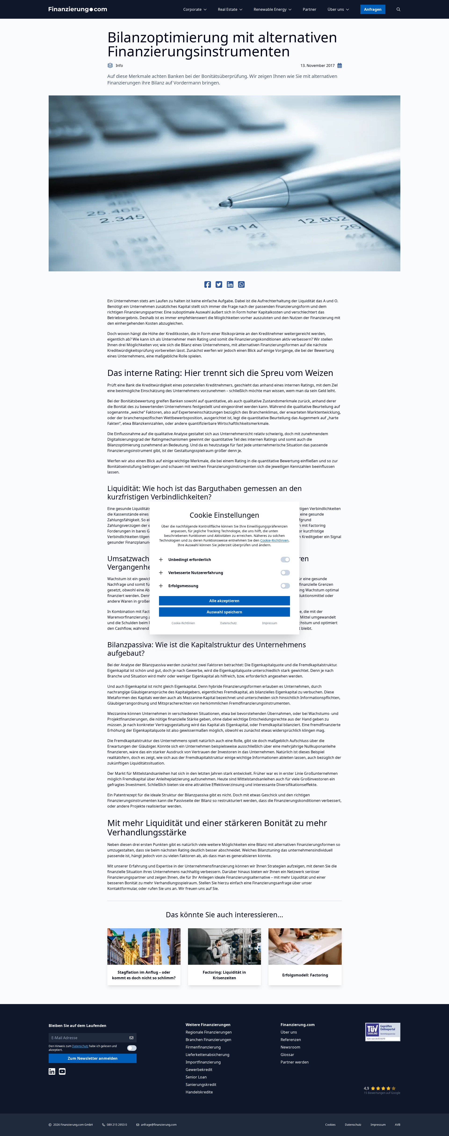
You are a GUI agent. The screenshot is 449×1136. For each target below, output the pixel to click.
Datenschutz (80, 1046)
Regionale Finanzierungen (209, 1032)
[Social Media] (52, 1071)
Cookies (330, 1125)
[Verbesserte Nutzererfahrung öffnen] (161, 573)
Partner (309, 9)
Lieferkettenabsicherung (207, 1054)
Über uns (336, 9)
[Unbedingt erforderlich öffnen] (161, 559)
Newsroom (290, 1047)
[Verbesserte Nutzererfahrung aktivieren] (285, 572)
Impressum (378, 1125)
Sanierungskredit (201, 1084)
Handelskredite (199, 1092)
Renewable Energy (270, 9)
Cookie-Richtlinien (274, 540)
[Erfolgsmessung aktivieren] (285, 586)
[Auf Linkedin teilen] (230, 285)
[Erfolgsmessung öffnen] (161, 586)
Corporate (192, 9)
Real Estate (227, 9)
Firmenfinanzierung (203, 1047)
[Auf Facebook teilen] (207, 285)
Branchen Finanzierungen (208, 1039)
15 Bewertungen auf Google (382, 1093)
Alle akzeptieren (224, 600)
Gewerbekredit (199, 1069)
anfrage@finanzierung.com (159, 1125)
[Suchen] (398, 9)
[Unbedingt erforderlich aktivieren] (285, 559)
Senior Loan (196, 1077)
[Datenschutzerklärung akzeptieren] (132, 1048)
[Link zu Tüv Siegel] (382, 1032)
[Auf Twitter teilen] (219, 285)
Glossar (287, 1054)
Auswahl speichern (224, 612)
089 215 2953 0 (117, 1125)
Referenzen (291, 1039)
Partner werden (295, 1062)
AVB (397, 1125)
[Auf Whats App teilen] (241, 285)
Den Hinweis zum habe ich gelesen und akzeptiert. (83, 1048)
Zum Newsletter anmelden (93, 1058)
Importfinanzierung (203, 1062)
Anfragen (373, 9)
